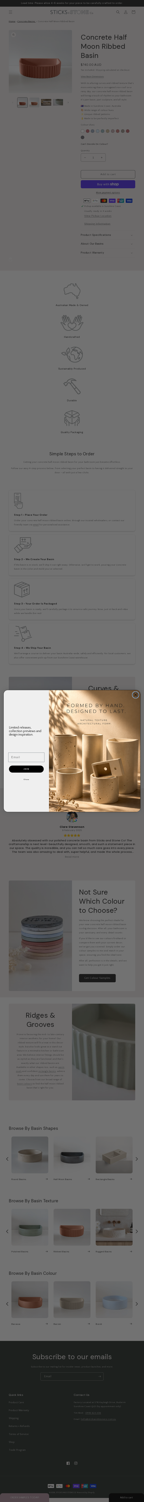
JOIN (26, 769)
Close (26, 779)
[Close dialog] (135, 695)
